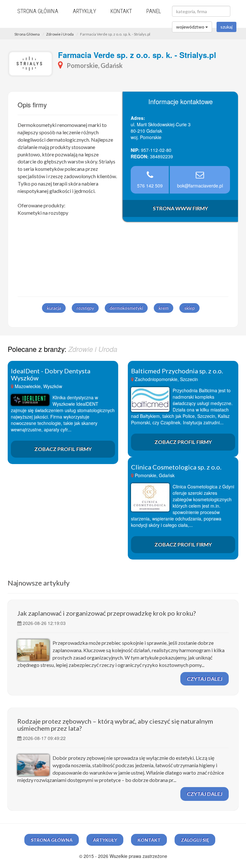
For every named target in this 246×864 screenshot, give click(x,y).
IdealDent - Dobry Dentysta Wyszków (50, 374)
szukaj (226, 26)
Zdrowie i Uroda (60, 34)
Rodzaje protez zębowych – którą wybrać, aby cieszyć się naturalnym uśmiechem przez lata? (115, 724)
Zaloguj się (195, 840)
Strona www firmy (180, 208)
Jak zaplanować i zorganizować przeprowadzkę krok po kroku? (106, 613)
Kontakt (121, 11)
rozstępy (85, 308)
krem (163, 308)
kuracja (54, 308)
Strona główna (37, 11)
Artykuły (84, 11)
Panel (153, 11)
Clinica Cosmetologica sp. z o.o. (176, 467)
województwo (190, 26)
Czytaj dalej (204, 679)
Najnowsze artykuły (39, 582)
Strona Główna (27, 34)
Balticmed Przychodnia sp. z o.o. (177, 371)
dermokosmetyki (126, 308)
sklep (189, 308)
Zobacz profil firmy (63, 449)
